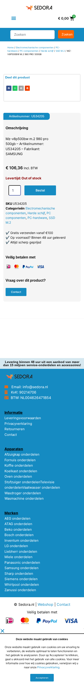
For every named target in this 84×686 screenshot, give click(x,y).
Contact (10, 434)
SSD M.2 (60, 50)
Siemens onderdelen (21, 579)
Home (10, 47)
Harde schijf (47, 50)
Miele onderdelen (18, 557)
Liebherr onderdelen (20, 551)
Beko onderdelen (18, 529)
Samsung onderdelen (21, 568)
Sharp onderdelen (18, 573)
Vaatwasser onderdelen (41, 487)
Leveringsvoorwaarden (22, 418)
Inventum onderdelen (21, 540)
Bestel (40, 190)
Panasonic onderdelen (22, 562)
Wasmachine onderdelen (24, 498)
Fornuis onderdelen (20, 460)
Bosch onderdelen (19, 535)
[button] (13, 18)
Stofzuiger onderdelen (22, 482)
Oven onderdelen (18, 476)
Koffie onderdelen (18, 465)
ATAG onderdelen (18, 524)
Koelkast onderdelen (20, 471)
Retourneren (14, 429)
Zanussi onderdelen (20, 590)
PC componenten (29, 50)
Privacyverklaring (18, 423)
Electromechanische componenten (35, 47)
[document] (42, 657)
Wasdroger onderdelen (22, 493)
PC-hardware (37, 218)
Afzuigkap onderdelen (21, 454)
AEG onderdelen (17, 518)
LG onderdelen (16, 546)
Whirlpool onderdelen (21, 584)
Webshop (45, 604)
